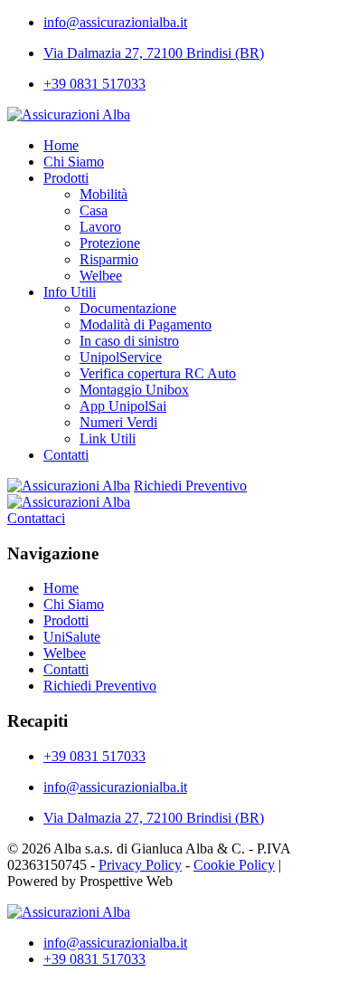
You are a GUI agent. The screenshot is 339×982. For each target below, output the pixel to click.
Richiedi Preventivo (190, 485)
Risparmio (109, 259)
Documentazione (128, 308)
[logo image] (68, 912)
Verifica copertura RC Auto (158, 373)
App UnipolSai (123, 406)
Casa (94, 210)
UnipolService (121, 357)
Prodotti (66, 178)
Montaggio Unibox (134, 389)
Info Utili (69, 292)
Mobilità (103, 194)
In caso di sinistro (129, 340)
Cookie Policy (234, 864)
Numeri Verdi (118, 422)
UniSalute (71, 636)
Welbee (101, 275)
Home (61, 145)
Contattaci (36, 518)
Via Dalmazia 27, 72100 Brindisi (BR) (153, 53)
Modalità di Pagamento (146, 324)
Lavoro (100, 226)
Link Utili (108, 438)
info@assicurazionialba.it (115, 22)
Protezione (110, 243)
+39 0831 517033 (94, 83)
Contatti (66, 454)
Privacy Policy (140, 864)
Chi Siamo (73, 161)
